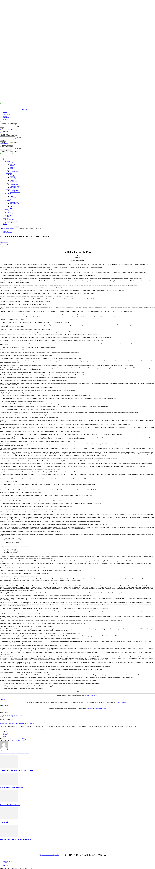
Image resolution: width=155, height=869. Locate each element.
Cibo (11, 208)
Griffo (11, 174)
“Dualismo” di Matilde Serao (17, 740)
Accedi (5, 112)
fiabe (4, 736)
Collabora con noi (7, 114)
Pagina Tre (12, 167)
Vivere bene (9, 205)
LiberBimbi (4, 822)
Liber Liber (6, 117)
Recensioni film (14, 171)
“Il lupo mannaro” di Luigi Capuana (19, 739)
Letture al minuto (10, 219)
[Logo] (6, 155)
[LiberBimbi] (9, 819)
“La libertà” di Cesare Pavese (10, 805)
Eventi (11, 162)
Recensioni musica (14, 190)
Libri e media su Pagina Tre (13, 221)
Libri (7, 183)
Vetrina (5, 224)
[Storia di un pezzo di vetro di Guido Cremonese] (9, 836)
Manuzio (12, 180)
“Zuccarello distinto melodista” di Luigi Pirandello (17, 770)
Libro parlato (13, 178)
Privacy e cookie (4, 132)
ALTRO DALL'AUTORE (22, 753)
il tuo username (19, 125)
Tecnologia (12, 199)
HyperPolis (12, 164)
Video (8, 216)
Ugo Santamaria (4, 242)
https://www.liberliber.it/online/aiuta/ (96, 708)
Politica (11, 168)
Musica (8, 189)
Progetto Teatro (14, 181)
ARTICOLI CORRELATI (7, 753)
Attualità (8, 161)
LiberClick (12, 176)
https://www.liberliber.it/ (122, 702)
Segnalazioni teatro (14, 203)
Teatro (8, 200)
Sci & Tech (9, 193)
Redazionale (9, 215)
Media (11, 196)
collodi (5, 734)
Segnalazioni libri (14, 187)
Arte (11, 206)
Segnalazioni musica (15, 192)
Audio (8, 211)
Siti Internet (13, 197)
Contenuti (5, 209)
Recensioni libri (14, 184)
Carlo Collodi (9, 716)
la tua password (19, 126)
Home (4, 158)
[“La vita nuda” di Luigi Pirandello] (9, 784)
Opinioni (12, 165)
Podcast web (9, 213)
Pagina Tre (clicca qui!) (92, 695)
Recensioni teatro (14, 202)
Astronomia (13, 195)
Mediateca (5, 218)
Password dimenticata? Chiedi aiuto (9, 130)
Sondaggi (5, 119)
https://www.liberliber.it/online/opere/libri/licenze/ (17, 723)
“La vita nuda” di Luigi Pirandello (11, 787)
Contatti (5, 116)
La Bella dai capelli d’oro (13, 715)
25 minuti (5, 733)
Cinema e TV (9, 170)
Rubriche (5, 160)
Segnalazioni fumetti (15, 186)
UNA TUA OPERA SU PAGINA (88, 855)
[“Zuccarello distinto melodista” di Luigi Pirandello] (9, 767)
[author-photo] (4, 748)
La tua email (18, 137)
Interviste (8, 212)
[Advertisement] (29, 845)
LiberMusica (13, 177)
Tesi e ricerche (10, 222)
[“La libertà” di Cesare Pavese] (9, 801)
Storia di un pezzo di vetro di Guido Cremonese (15, 839)
